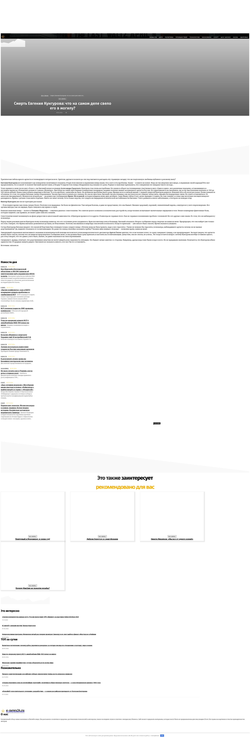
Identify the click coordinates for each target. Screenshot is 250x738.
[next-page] (126, 593)
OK (162, 735)
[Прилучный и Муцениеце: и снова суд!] (32, 514)
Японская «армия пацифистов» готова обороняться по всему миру (27, 663)
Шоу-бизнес (44, 95)
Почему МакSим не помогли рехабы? (33, 588)
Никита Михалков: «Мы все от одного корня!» (172, 539)
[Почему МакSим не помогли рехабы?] (32, 563)
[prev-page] (124, 593)
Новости (4, 266)
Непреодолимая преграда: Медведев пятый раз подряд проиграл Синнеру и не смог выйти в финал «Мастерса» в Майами (49, 634)
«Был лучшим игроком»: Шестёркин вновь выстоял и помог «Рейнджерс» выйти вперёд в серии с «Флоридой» (17, 387)
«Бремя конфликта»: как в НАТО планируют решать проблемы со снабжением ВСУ (15, 292)
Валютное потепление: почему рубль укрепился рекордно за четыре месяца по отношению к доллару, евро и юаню (47, 645)
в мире (3, 287)
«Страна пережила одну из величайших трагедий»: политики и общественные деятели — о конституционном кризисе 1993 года (51, 683)
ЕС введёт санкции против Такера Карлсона (19, 626)
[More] (172, 120)
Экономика (5, 368)
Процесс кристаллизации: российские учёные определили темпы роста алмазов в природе (37, 674)
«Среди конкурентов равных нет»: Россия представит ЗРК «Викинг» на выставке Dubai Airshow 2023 (40, 617)
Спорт (3, 382)
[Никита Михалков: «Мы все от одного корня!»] (172, 514)
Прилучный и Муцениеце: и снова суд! (32, 539)
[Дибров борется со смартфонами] (102, 514)
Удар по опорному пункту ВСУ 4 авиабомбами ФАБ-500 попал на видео (15, 322)
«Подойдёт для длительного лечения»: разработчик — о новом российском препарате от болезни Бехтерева (44, 691)
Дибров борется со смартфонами (102, 539)
